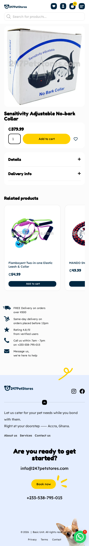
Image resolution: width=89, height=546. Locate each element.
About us (10, 435)
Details (14, 159)
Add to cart (47, 139)
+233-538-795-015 (45, 497)
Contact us (43, 435)
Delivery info (20, 173)
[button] (82, 6)
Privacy (32, 539)
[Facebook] (82, 391)
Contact (56, 539)
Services (26, 435)
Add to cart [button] (33, 283)
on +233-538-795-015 (26, 344)
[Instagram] (73, 391)
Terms (44, 539)
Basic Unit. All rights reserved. (50, 532)
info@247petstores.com (44, 468)
